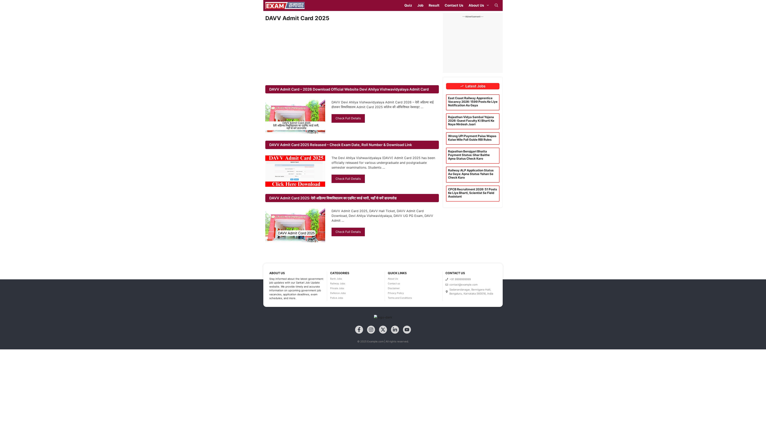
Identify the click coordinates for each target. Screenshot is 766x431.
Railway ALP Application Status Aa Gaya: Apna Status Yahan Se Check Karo (471, 173)
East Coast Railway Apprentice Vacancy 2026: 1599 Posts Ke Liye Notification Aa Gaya (473, 101)
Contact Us (454, 5)
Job (420, 5)
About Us (476, 5)
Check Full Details (348, 118)
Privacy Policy (396, 293)
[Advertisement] (352, 54)
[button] (496, 5)
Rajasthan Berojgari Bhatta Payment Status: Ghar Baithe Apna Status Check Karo (469, 154)
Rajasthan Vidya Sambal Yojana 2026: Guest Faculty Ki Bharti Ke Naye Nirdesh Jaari (471, 120)
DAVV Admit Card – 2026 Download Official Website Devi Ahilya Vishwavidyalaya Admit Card (349, 89)
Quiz (408, 5)
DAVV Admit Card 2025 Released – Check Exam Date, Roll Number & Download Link (340, 145)
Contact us (394, 283)
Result (434, 5)
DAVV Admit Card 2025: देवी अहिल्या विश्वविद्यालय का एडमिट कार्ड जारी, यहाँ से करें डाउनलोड (333, 198)
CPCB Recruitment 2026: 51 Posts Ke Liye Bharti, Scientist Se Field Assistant (472, 192)
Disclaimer (394, 288)
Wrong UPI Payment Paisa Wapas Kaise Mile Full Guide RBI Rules (472, 137)
